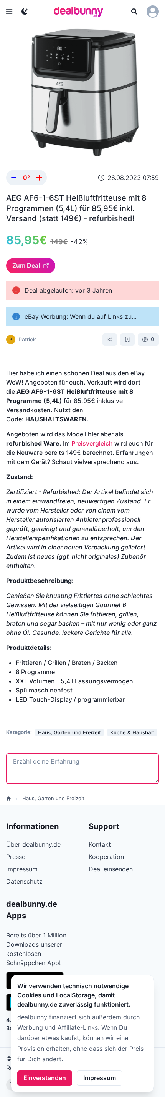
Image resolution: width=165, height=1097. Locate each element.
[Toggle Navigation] (9, 11)
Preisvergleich (92, 443)
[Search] (134, 11)
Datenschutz (24, 881)
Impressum (99, 1078)
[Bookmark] (127, 339)
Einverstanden (44, 1078)
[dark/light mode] (24, 11)
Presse (15, 857)
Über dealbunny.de (33, 844)
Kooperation (106, 857)
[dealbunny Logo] (81, 11)
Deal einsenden (111, 869)
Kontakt (100, 844)
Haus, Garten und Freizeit (53, 798)
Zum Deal (26, 265)
